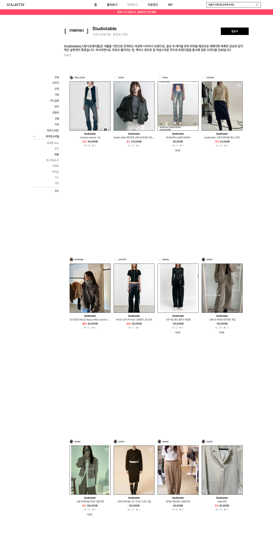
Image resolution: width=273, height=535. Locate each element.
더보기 (67, 55)
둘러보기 (112, 5)
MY (170, 5)
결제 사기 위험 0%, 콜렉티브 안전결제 (136, 12)
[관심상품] (106, 85)
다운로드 (153, 5)
